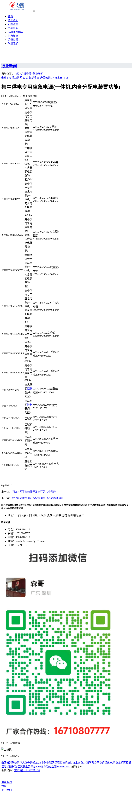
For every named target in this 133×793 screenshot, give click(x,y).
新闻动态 (13, 24)
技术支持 (61, 77)
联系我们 (13, 43)
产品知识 (47, 77)
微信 (3, 786)
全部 (6, 77)
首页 (10, 16)
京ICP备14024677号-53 (27, 770)
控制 (29, 388)
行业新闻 (38, 73)
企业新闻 (33, 77)
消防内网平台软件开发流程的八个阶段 (34, 491)
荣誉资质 (13, 39)
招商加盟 (13, 35)
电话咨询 (6, 782)
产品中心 (13, 28)
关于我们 (13, 20)
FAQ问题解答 (15, 32)
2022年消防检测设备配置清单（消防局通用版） (39, 498)
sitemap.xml (63, 766)
